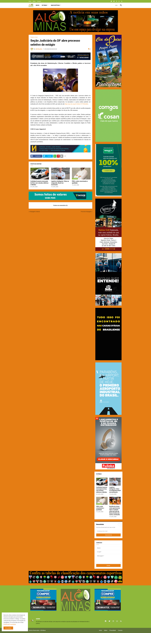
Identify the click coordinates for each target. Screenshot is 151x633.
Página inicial (34, 37)
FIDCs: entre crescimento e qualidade (80, 182)
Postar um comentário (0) (60, 205)
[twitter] (113, 1)
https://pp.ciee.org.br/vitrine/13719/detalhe (76, 104)
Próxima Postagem (86, 211)
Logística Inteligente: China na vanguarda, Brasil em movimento (60, 183)
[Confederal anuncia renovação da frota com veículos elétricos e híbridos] (39, 173)
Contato (39, 1)
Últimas (44, 5)
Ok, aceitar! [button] (8, 628)
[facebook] (111, 1)
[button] (116, 5)
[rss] (121, 1)
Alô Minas (43, 630)
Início (30, 1)
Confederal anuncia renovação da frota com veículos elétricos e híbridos (39, 183)
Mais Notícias (55, 5)
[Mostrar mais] (65, 156)
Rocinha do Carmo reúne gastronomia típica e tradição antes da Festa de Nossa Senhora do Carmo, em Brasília (114, 510)
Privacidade (112, 630)
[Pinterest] (58, 156)
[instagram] (116, 1)
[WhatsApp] (54, 156)
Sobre (34, 1)
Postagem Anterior (35, 211)
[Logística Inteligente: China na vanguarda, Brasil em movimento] (60, 173)
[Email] (61, 156)
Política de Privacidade (9, 624)
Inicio (37, 5)
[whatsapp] (119, 1)
